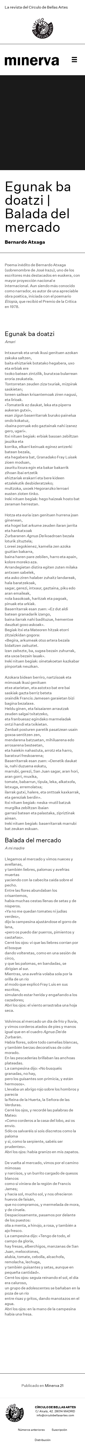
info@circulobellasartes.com (55, 1415)
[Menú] (74, 59)
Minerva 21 (54, 1385)
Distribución (43, 1440)
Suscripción (59, 1430)
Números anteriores (31, 1430)
